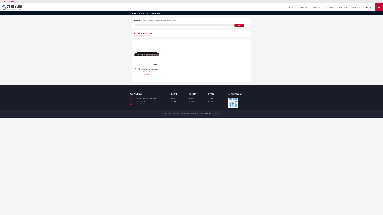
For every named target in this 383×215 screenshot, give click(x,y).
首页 (134, 13)
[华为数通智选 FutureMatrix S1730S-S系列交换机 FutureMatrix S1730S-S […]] (146, 54)
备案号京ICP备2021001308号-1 (209, 113)
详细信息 (146, 74)
